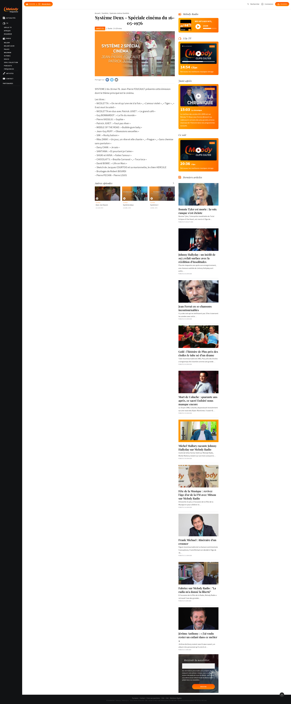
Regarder (8, 34)
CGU (162, 698)
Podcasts (8, 66)
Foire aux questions (153, 698)
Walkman (7, 53)
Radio (8, 38)
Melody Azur (9, 46)
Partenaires (8, 83)
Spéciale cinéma (116, 13)
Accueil (97, 13)
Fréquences (9, 69)
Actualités (10, 18)
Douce (6, 59)
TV (7, 23)
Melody (7, 43)
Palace (6, 49)
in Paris (7, 56)
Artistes (10, 73)
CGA (167, 698)
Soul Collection (11, 62)
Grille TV (8, 27)
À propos (135, 698)
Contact (9, 79)
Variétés (105, 13)
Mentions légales (176, 698)
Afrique (7, 31)
